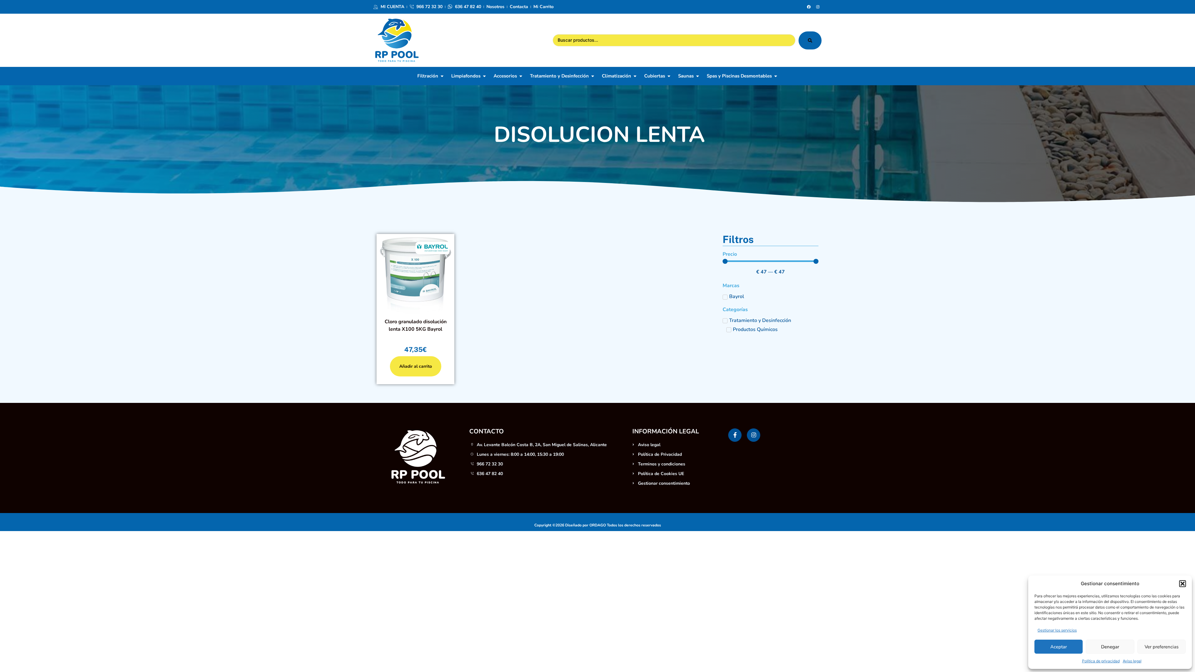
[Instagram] (818, 7)
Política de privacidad (1101, 661)
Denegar (1110, 647)
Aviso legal (1132, 661)
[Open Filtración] (442, 76)
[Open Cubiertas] (669, 76)
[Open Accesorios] (520, 76)
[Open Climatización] (635, 76)
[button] (1182, 584)
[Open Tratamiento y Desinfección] (592, 76)
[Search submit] (810, 40)
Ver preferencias (1162, 647)
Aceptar (1058, 647)
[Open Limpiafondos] (484, 76)
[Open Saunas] (697, 76)
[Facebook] (809, 7)
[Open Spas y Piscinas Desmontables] (775, 76)
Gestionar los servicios (1057, 630)
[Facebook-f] (735, 435)
